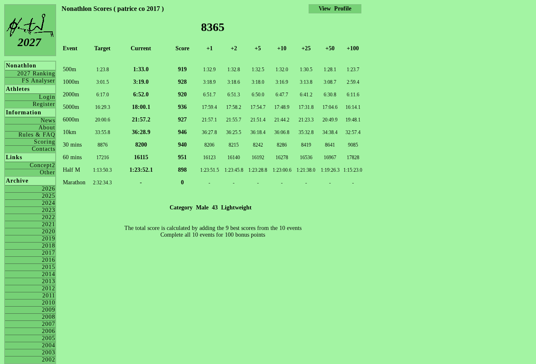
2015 (48, 267)
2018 (48, 246)
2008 (48, 317)
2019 (48, 238)
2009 (48, 310)
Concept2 (42, 165)
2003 (48, 352)
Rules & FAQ (36, 135)
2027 (29, 42)
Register (44, 104)
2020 (48, 231)
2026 (48, 189)
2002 (48, 359)
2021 (48, 224)
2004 (48, 345)
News (48, 120)
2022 (48, 217)
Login (47, 97)
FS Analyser (38, 80)
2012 (48, 288)
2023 (48, 210)
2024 (48, 203)
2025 (48, 196)
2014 (48, 274)
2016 (48, 260)
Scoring (44, 142)
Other (47, 172)
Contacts (43, 149)
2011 (48, 295)
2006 (48, 331)
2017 (48, 253)
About (47, 127)
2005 (48, 338)
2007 (48, 324)
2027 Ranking (36, 73)
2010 (48, 302)
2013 (48, 281)
